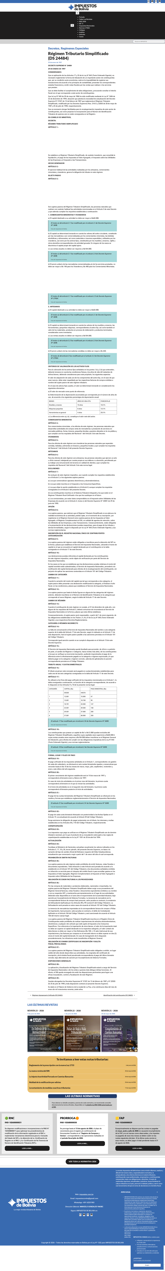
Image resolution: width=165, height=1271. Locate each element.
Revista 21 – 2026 (109, 1011)
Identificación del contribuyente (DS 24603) (118, 995)
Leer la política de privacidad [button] (142, 1260)
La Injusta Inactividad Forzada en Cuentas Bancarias (51, 1077)
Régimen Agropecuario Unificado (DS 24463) (47, 995)
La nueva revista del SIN (39, 1071)
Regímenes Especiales (75, 48)
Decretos (53, 48)
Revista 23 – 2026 (36, 1011)
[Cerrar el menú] (77, 13)
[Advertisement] (82, 141)
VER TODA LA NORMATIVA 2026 (82, 1161)
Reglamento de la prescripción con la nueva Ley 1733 (51, 1065)
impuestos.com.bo (86, 1194)
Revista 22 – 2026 (72, 1011)
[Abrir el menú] (72, 25)
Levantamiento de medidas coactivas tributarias (49, 1088)
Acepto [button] (147, 1265)
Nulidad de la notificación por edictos (45, 1082)
